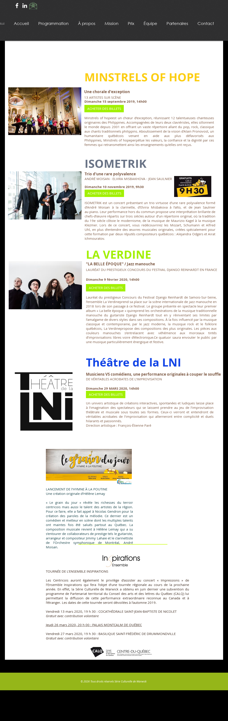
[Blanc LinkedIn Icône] (24, 5)
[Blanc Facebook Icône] (17, 5)
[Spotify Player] (163, 486)
